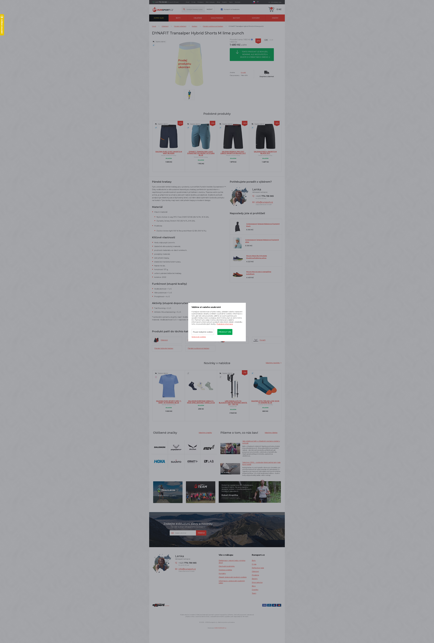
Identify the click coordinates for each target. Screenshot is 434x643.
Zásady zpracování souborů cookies (232, 577)
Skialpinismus (217, 18)
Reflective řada (258, 568)
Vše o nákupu (210, 2)
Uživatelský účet (276, 2)
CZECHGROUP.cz (220, 628)
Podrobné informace (225, 324)
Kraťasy (194, 26)
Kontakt (237, 2)
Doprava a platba (225, 570)
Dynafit (243, 72)
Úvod (187, 2)
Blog (218, 2)
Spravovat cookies (199, 337)
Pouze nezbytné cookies (203, 332)
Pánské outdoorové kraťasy (213, 26)
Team (231, 2)
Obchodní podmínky (227, 566)
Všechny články (271, 433)
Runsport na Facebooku (232, 9)
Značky (275, 18)
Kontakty (222, 574)
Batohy (236, 18)
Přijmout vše (224, 332)
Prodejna (200, 2)
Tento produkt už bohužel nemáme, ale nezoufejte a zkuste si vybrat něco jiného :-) (255, 54)
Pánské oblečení (180, 26)
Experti (224, 2)
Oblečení (198, 18)
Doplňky (256, 18)
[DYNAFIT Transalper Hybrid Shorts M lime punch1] (189, 94)
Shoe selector (257, 582)
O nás (193, 2)
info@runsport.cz (264, 202)
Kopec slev (159, 18)
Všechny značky (205, 433)
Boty (178, 18)
